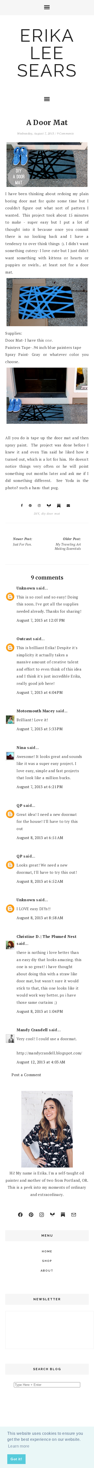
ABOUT (47, 1270)
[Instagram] (41, 1214)
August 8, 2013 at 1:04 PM (40, 1011)
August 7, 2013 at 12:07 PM (41, 620)
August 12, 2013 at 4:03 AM (41, 1061)
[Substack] (63, 1214)
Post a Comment (26, 1074)
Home (47, 1251)
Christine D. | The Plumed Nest (46, 936)
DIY (36, 513)
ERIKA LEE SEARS (47, 53)
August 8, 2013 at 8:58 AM (40, 917)
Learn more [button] (18, 1446)
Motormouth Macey (36, 710)
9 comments (65, 133)
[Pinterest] (31, 1214)
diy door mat (50, 513)
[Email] (73, 1214)
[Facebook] (20, 1214)
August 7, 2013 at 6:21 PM (40, 786)
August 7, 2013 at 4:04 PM (40, 692)
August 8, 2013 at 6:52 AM (40, 881)
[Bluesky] (52, 1214)
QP (19, 805)
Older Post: (68, 544)
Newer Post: (22, 542)
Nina (21, 747)
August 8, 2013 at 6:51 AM (40, 837)
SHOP (47, 1261)
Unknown (26, 588)
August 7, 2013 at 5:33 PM (40, 728)
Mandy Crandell (32, 1029)
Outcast (24, 638)
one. (49, 340)
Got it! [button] (16, 1459)
